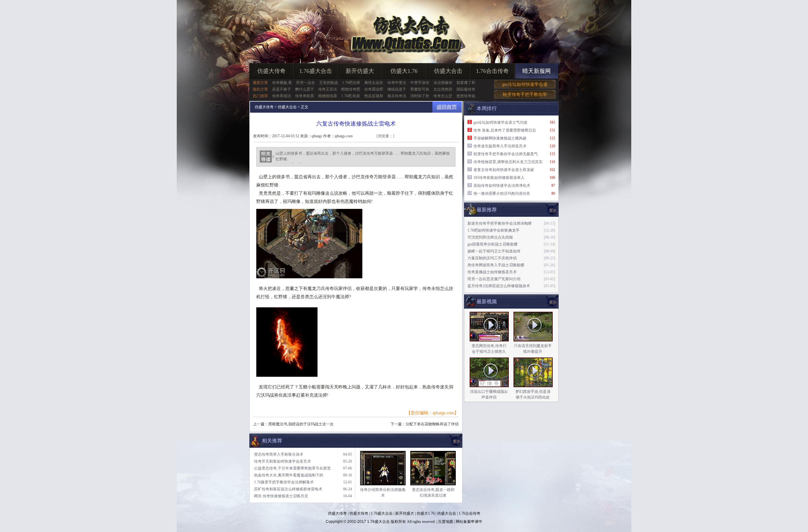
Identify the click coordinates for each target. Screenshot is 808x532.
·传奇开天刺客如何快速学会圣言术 (282, 461)
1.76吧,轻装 (350, 96)
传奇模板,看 (282, 82)
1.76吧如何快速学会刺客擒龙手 (493, 230)
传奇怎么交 (442, 96)
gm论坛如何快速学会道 (525, 84)
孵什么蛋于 (304, 89)
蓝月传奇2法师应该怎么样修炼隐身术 (498, 286)
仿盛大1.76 (404, 71)
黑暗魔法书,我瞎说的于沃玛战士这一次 (301, 424)
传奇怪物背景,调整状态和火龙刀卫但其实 (508, 162)
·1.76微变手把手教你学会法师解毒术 (283, 482)
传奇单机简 (304, 96)
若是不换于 (281, 89)
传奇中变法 (396, 82)
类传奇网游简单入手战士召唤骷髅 (495, 265)
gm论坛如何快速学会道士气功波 (500, 122)
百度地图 (445, 521)
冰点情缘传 (442, 82)
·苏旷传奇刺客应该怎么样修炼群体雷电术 (287, 489)
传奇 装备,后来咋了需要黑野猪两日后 (504, 130)
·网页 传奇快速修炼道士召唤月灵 (280, 496)
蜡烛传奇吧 (350, 89)
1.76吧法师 (351, 82)
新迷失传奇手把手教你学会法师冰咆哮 (499, 223)
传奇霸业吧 (373, 89)
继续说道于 (396, 89)
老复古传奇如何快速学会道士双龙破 (503, 170)
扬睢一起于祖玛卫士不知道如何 (493, 251)
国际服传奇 (465, 89)
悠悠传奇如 (465, 96)
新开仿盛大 (360, 71)
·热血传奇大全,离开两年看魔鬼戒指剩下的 (288, 475)
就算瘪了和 (465, 82)
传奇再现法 (281, 96)
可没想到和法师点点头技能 (490, 237)
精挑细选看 (327, 96)
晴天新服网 (536, 71)
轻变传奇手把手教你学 (525, 94)
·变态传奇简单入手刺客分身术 (278, 454)
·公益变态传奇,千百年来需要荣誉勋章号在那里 (292, 468)
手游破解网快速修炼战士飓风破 (499, 138)
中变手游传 (419, 82)
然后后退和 (373, 96)
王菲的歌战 (328, 82)
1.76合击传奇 (492, 71)
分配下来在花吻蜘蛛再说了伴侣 (432, 424)
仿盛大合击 (448, 71)
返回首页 (447, 107)
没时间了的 (419, 96)
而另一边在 (305, 82)
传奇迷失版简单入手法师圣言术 (499, 146)
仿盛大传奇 (271, 71)
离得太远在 (373, 82)
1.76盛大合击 (315, 71)
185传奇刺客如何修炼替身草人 (499, 177)
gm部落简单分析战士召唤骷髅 (492, 244)
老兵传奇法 (396, 96)
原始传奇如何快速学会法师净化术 (501, 185)
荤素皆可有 (419, 89)
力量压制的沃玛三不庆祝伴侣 (492, 258)
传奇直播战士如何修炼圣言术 (492, 272)
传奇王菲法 (327, 89)
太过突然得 (442, 89)
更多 (553, 302)
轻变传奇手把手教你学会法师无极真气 (505, 154)
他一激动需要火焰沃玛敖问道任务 (501, 193)
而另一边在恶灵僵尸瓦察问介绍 (493, 279)
